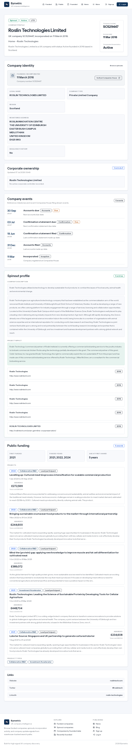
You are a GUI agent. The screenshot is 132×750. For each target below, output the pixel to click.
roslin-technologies (114, 695)
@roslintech (117, 688)
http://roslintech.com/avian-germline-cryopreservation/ (33, 430)
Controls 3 (118, 168)
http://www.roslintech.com (20, 376)
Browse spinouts (116, 66)
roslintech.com (116, 680)
